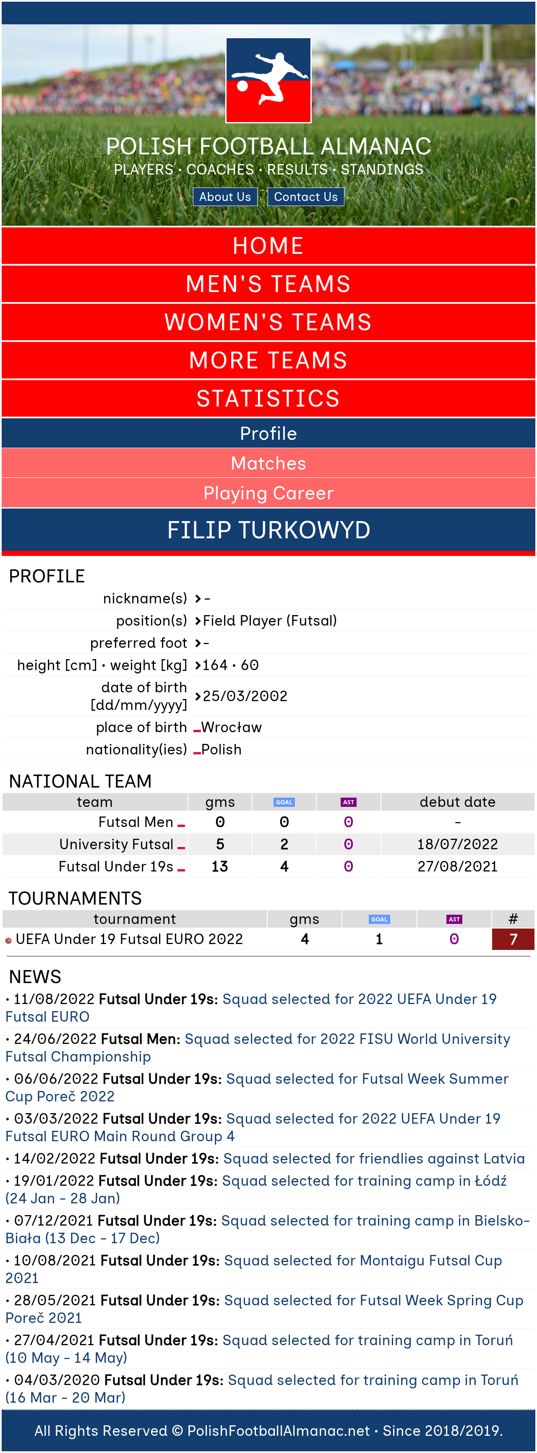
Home (268, 246)
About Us (225, 197)
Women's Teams (268, 322)
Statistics (268, 398)
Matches (268, 462)
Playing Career (268, 492)
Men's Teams (268, 284)
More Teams (268, 360)
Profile (268, 433)
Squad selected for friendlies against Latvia (374, 1158)
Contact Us (306, 197)
